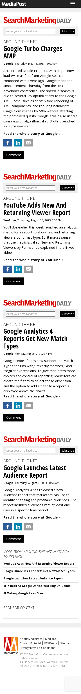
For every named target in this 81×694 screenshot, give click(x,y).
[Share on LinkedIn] (18, 142)
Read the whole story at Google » (32, 133)
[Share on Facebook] (7, 142)
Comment (13, 155)
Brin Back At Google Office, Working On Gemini (37, 586)
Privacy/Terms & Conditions (37, 648)
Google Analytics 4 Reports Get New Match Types (39, 571)
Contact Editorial (30, 643)
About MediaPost (31, 639)
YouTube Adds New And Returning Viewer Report (38, 563)
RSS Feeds (50, 643)
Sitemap (65, 643)
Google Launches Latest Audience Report (33, 578)
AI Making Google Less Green (24, 593)
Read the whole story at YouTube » (33, 259)
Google (8, 64)
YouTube (9, 220)
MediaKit (50, 639)
